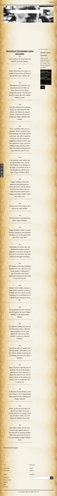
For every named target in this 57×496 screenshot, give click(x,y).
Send (42, 87)
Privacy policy (7, 480)
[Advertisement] (28, 33)
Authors (32, 470)
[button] (52, 2)
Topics (31, 468)
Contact (5, 486)
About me (6, 477)
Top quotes (6, 468)
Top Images (6, 470)
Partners (5, 482)
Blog (4, 484)
